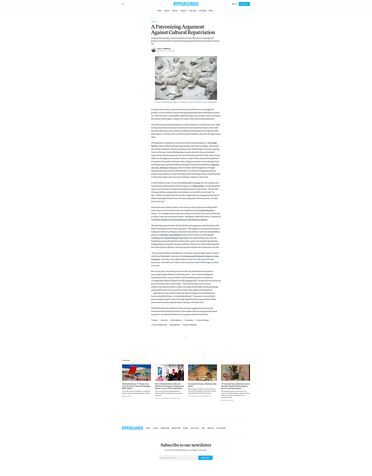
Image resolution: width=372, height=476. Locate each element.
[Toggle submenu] (213, 10)
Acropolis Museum (205, 210)
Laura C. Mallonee (163, 49)
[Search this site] (123, 3)
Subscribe (244, 4)
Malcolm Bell (198, 186)
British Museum (176, 320)
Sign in (234, 4)
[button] (211, 10)
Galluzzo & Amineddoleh (169, 235)
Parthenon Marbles (189, 325)
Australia (164, 320)
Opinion (154, 21)
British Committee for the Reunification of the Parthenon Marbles (180, 219)
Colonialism (189, 320)
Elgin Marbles (175, 325)
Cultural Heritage (203, 320)
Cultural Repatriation (159, 325)
